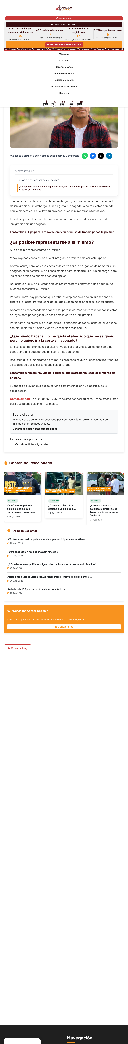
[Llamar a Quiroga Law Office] (64, 18)
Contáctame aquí (21, 398)
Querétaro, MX (116, 49)
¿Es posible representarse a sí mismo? (37, 180)
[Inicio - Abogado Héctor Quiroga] (64, 8)
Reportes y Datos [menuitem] (64, 67)
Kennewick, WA (42, 49)
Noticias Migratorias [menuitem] (64, 80)
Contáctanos (65, 626)
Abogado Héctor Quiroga (77, 419)
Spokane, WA (14, 49)
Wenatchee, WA (27, 49)
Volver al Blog (19, 648)
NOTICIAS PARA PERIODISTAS (64, 44)
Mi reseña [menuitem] (64, 54)
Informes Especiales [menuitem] (64, 73)
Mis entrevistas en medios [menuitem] (64, 86)
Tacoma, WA (102, 49)
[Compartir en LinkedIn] (109, 156)
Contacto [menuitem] (64, 93)
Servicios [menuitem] (64, 60)
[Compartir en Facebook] (93, 156)
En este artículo (24, 171)
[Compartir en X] (101, 156)
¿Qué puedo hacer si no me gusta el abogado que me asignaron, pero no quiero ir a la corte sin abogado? (64, 188)
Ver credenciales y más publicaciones (35, 428)
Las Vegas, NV (72, 49)
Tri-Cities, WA (58, 49)
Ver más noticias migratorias (31, 444)
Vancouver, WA (87, 49)
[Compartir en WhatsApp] (85, 156)
